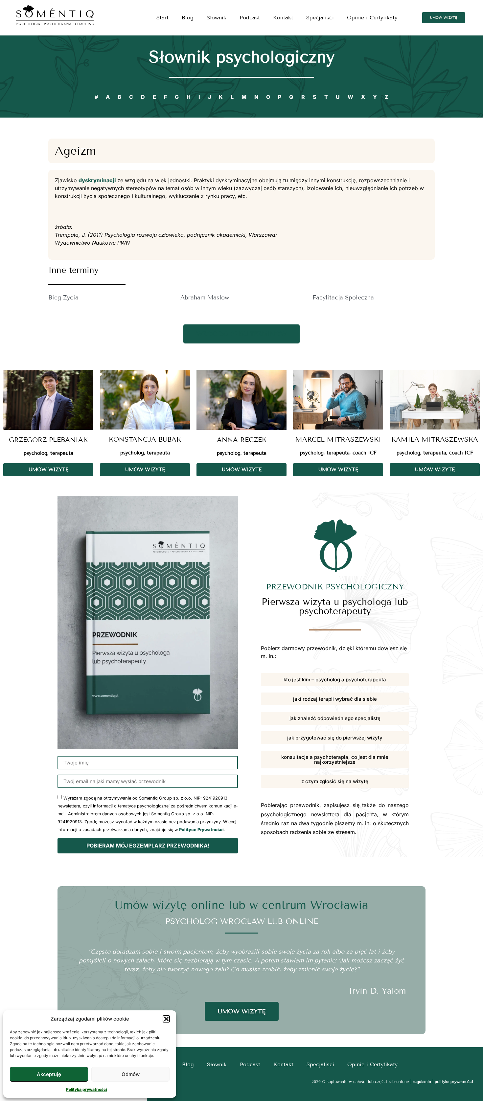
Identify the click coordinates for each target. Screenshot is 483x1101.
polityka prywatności (454, 1081)
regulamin (422, 1081)
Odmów (131, 1074)
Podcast (250, 17)
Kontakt (283, 17)
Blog (188, 17)
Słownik (216, 17)
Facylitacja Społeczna (343, 297)
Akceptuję (49, 1074)
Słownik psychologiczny (241, 57)
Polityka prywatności (86, 1089)
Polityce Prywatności (201, 829)
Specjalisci (320, 17)
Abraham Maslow (204, 297)
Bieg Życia (63, 297)
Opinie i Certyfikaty (372, 17)
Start (162, 17)
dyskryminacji (98, 180)
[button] (166, 1019)
